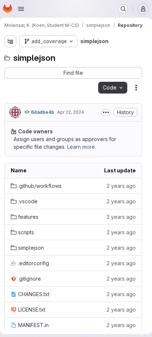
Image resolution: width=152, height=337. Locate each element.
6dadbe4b (42, 112)
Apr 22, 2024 (70, 112)
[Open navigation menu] (21, 9)
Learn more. (81, 147)
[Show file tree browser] (10, 41)
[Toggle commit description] (106, 112)
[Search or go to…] (123, 8)
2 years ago (121, 186)
